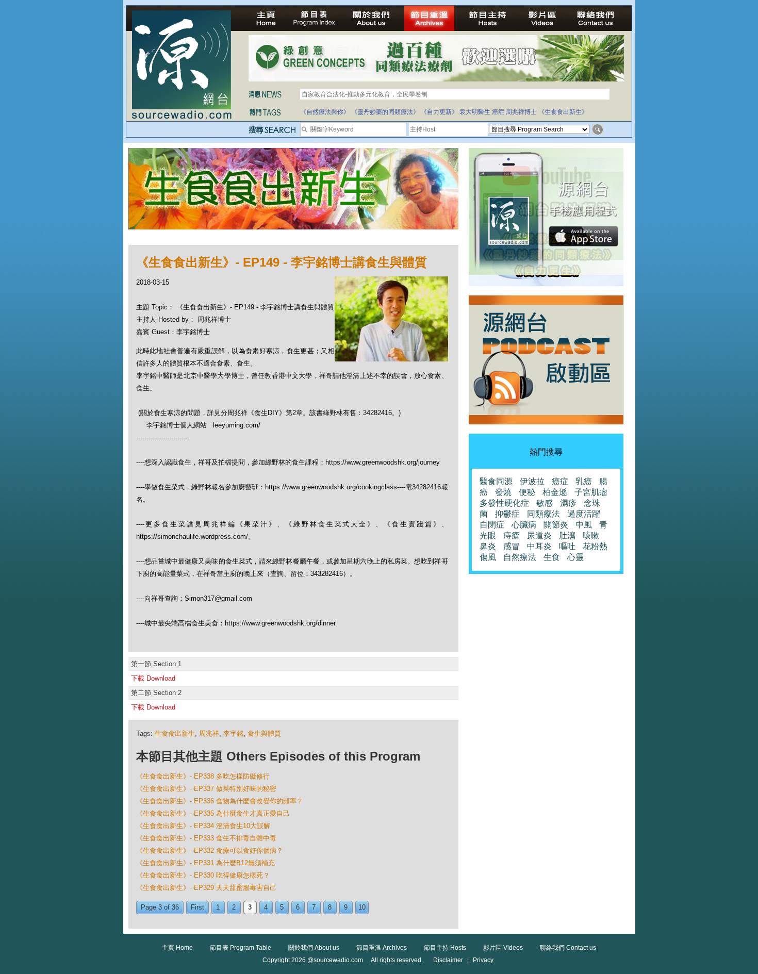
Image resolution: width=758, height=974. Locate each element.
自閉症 (492, 524)
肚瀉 (567, 535)
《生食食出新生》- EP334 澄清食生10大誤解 (203, 826)
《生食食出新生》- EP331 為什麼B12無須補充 (205, 863)
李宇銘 (233, 733)
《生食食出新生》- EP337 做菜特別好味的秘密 (206, 789)
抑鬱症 (507, 513)
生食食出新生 (175, 733)
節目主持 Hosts (445, 947)
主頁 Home (177, 947)
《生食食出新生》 (563, 111)
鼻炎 (488, 546)
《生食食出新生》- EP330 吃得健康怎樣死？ (203, 875)
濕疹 (568, 503)
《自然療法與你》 (325, 111)
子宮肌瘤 (590, 492)
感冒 (511, 546)
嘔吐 (567, 546)
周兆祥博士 (521, 111)
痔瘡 (511, 535)
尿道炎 (539, 535)
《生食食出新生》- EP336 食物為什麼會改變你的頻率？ (219, 801)
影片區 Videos (503, 947)
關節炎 (555, 524)
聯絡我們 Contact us (568, 947)
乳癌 (583, 481)
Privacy (483, 960)
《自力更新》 (439, 111)
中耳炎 (539, 546)
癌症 (498, 111)
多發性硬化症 (504, 503)
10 (362, 907)
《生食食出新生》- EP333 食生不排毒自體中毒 (206, 838)
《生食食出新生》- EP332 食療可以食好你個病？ (209, 850)
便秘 (527, 492)
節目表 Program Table (240, 947)
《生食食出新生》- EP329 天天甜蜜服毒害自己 (206, 888)
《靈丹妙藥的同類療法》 (385, 111)
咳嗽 (591, 535)
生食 (551, 557)
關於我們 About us (313, 947)
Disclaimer (448, 960)
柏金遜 (554, 492)
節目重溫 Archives (381, 947)
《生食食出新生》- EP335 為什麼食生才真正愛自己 (213, 813)
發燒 (503, 492)
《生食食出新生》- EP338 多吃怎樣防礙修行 (203, 776)
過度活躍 (583, 513)
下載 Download (153, 678)
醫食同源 (496, 481)
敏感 (544, 503)
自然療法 (519, 557)
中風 (583, 524)
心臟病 (524, 524)
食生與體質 (264, 733)
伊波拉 (532, 481)
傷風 (488, 557)
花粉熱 (595, 546)
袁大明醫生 (474, 111)
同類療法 (543, 513)
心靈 (575, 557)
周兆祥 (209, 733)
